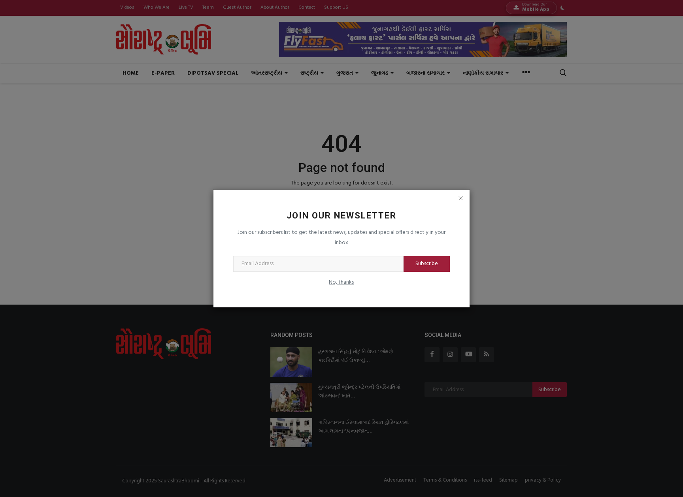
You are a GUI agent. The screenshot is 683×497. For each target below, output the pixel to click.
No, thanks (341, 282)
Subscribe (426, 263)
